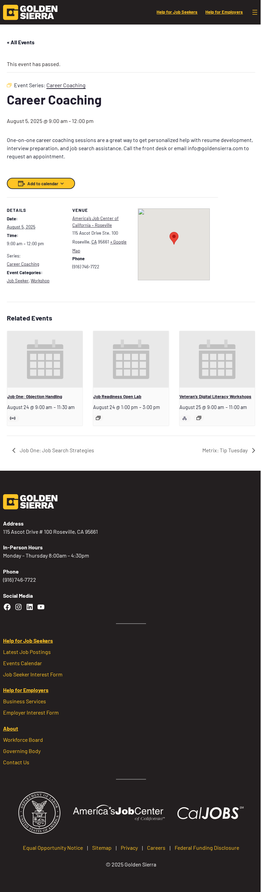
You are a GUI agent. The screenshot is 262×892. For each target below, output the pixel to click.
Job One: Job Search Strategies (56, 450)
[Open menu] (255, 12)
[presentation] (45, 359)
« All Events (20, 42)
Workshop (40, 280)
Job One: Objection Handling (34, 396)
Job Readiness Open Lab (117, 396)
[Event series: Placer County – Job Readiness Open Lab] (98, 418)
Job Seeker (18, 280)
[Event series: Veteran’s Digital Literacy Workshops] (198, 418)
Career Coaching (23, 264)
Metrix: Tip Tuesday (225, 450)
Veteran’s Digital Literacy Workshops (215, 396)
